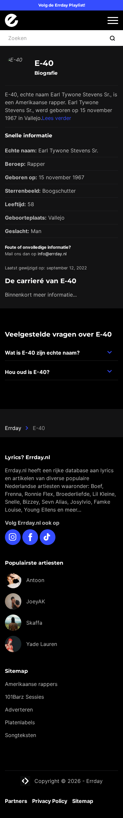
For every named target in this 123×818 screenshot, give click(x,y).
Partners (16, 801)
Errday (13, 428)
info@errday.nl (52, 253)
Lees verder (56, 118)
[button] (113, 20)
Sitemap (82, 801)
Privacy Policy (49, 801)
